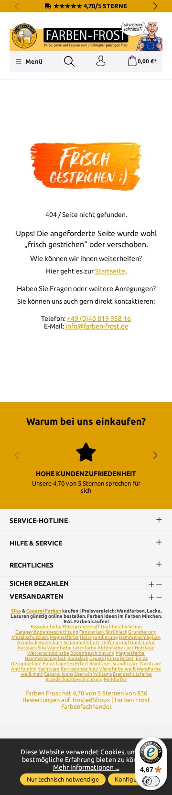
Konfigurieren (134, 779)
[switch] (151, 781)
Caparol (97, 658)
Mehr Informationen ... (86, 767)
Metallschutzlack (30, 637)
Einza (48, 663)
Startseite (110, 271)
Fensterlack (92, 632)
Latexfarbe (85, 647)
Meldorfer (115, 679)
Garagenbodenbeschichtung (46, 632)
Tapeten (64, 663)
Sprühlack (116, 632)
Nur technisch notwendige (63, 779)
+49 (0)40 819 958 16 (99, 318)
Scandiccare (125, 663)
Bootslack (77, 658)
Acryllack (27, 642)
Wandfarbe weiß (117, 668)
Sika (16, 610)
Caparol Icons (58, 674)
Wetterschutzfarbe (48, 653)
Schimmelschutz (82, 642)
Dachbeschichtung (121, 626)
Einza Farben (121, 658)
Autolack (27, 647)
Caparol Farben (43, 610)
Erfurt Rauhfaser (93, 663)
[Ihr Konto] (101, 61)
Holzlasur (145, 647)
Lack (129, 647)
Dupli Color (142, 642)
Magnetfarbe (64, 637)
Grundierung (142, 632)
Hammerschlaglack (140, 637)
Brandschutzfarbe (132, 674)
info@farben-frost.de (97, 326)
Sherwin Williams (93, 674)
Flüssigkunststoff (81, 626)
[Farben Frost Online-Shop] (86, 36)
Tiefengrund (115, 642)
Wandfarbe (59, 647)
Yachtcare (49, 668)
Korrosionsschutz (79, 668)
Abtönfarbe (110, 647)
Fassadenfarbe (46, 626)
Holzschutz (50, 642)
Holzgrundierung (99, 637)
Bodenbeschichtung (92, 653)
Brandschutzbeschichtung (74, 679)
